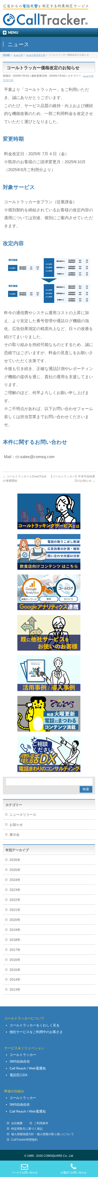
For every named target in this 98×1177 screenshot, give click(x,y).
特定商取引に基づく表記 (27, 1128)
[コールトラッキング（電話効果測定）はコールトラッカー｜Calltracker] (45, 20)
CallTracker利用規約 (24, 1139)
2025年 (15, 870)
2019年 (15, 930)
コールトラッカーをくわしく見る (34, 1025)
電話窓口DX (18, 1075)
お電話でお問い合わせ (73, 1172)
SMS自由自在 (20, 1061)
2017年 (15, 950)
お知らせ (16, 824)
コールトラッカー (23, 1055)
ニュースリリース (23, 814)
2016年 (15, 960)
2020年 (15, 920)
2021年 (15, 910)
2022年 (15, 900)
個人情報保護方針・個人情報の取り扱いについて (42, 1134)
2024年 (15, 880)
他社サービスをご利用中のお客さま (36, 1032)
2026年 (15, 860)
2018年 (15, 940)
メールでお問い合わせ (24, 1172)
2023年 (15, 890)
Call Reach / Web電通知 (28, 1068)
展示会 (15, 834)
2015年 (15, 970)
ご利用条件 (41, 1123)
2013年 (15, 989)
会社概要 (17, 1123)
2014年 (15, 979)
